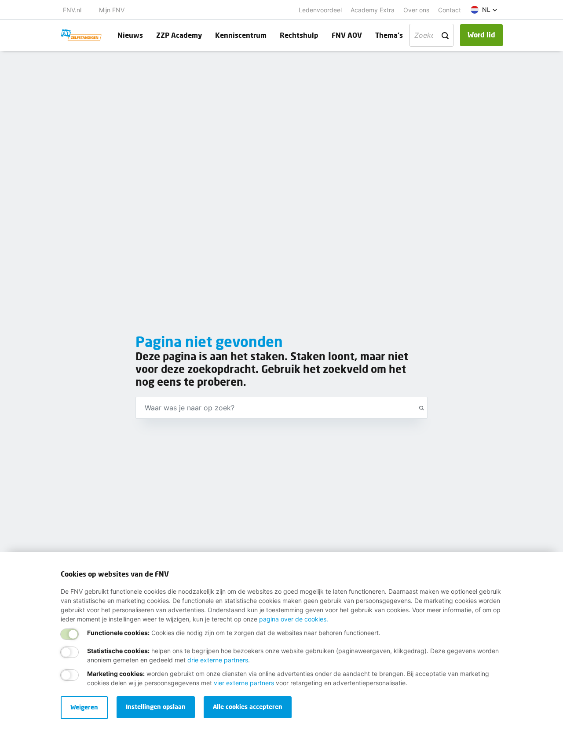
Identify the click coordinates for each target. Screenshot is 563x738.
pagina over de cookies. (293, 619)
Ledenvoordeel (320, 10)
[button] (484, 10)
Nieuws (130, 35)
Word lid (481, 34)
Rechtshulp (299, 35)
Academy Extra (373, 10)
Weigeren (84, 707)
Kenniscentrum (241, 35)
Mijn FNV (111, 10)
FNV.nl (72, 10)
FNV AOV (347, 35)
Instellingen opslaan (156, 706)
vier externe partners (244, 683)
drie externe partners (217, 660)
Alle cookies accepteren (247, 706)
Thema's (389, 35)
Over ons (416, 10)
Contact (449, 10)
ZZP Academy (179, 35)
